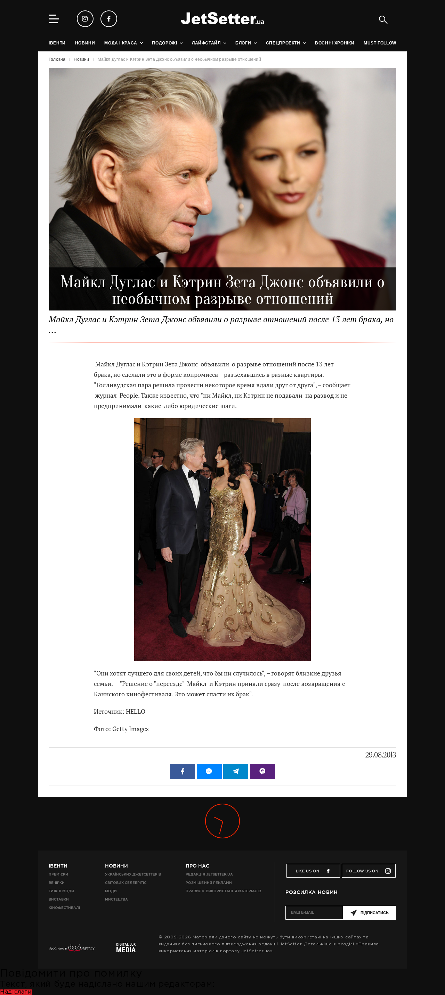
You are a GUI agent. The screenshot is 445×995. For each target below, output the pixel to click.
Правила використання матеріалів (223, 891)
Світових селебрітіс (125, 883)
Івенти (58, 866)
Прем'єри (58, 874)
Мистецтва (116, 899)
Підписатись (375, 913)
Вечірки (57, 883)
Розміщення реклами (209, 883)
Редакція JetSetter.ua (209, 874)
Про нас (197, 866)
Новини (116, 866)
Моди (111, 891)
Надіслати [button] (16, 992)
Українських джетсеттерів (133, 874)
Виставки (59, 899)
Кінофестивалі (64, 908)
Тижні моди (61, 891)
